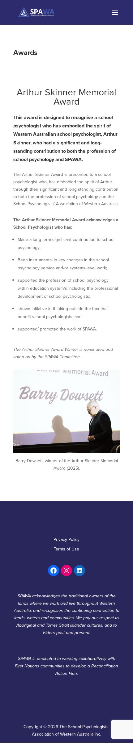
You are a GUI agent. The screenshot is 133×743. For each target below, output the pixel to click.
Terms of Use (66, 549)
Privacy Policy (66, 539)
